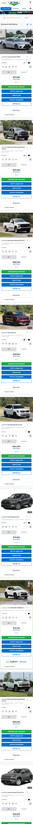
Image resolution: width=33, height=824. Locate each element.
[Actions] (30, 57)
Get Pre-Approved (16, 91)
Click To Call (16, 95)
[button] (5, 8)
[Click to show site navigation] (30, 9)
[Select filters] (28, 24)
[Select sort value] (30, 24)
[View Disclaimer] (16, 66)
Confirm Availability (17, 100)
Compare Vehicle (9, 114)
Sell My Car (16, 104)
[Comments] (30, 67)
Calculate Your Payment (16, 87)
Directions (16, 8)
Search (26, 17)
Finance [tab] (24, 72)
